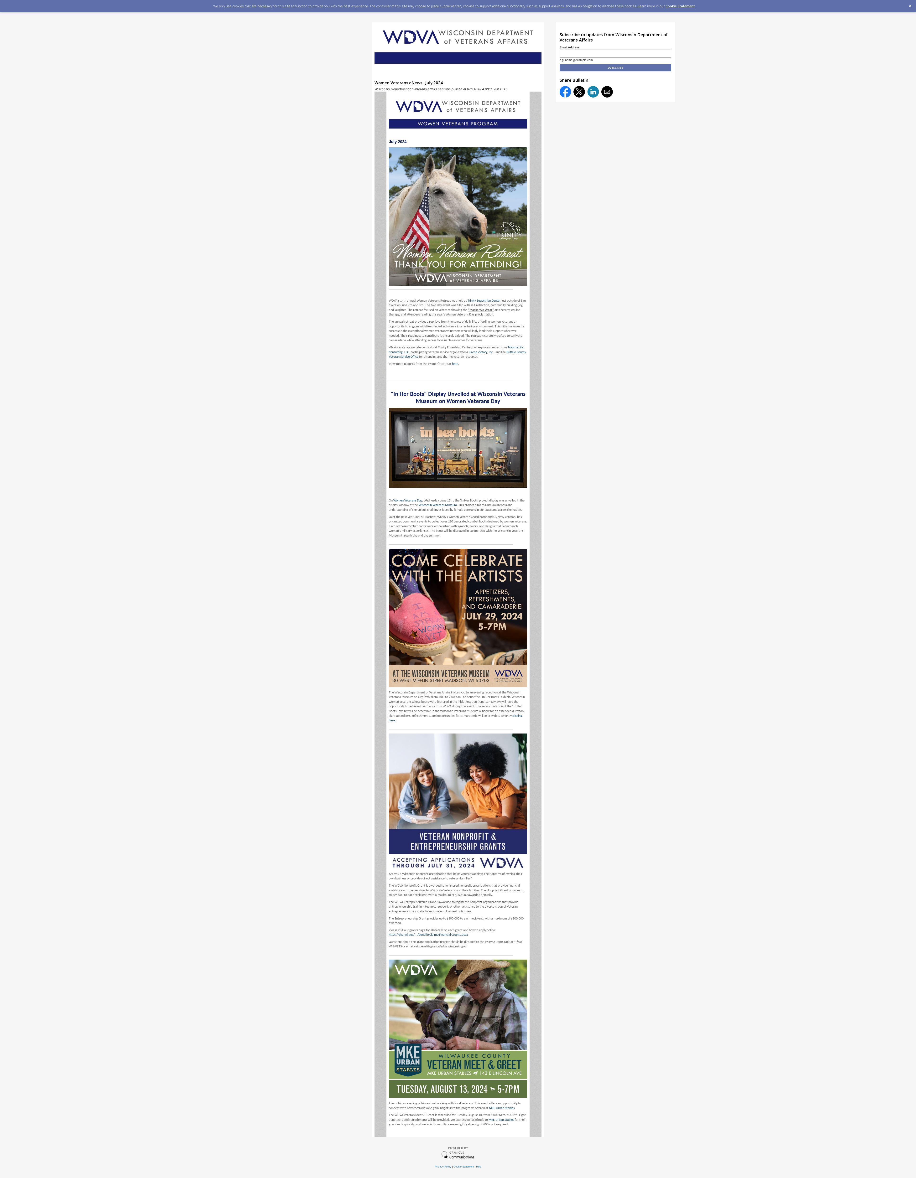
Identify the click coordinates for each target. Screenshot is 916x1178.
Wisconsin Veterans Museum (438, 505)
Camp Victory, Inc (481, 352)
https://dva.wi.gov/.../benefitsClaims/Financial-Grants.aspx (428, 935)
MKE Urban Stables (502, 1108)
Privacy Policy (443, 1166)
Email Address (570, 47)
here (455, 364)
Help (478, 1166)
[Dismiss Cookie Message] (910, 4)
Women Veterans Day (407, 500)
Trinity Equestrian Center (484, 301)
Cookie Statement (680, 6)
